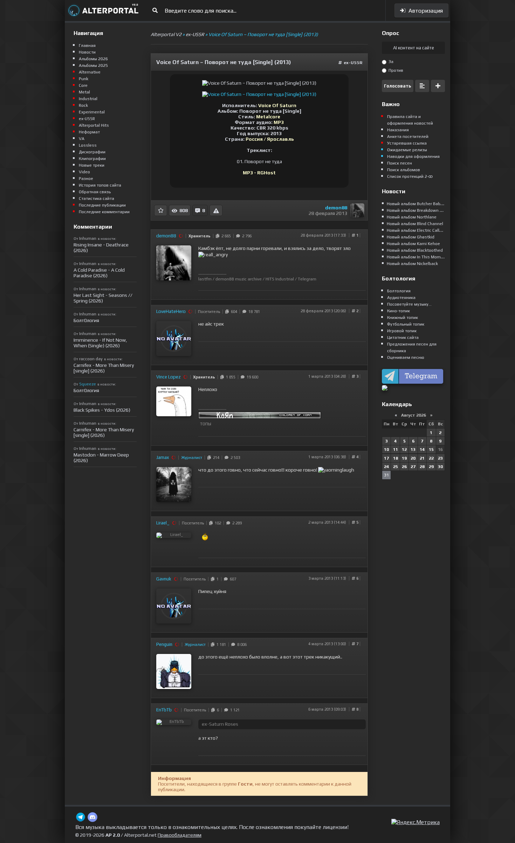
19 (404, 458)
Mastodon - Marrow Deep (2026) (101, 457)
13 (413, 449)
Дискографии (92, 151)
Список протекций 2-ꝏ (410, 176)
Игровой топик (402, 330)
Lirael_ (163, 522)
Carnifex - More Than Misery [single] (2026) (104, 368)
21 (422, 458)
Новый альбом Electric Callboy (416, 230)
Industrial (88, 98)
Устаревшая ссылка (407, 143)
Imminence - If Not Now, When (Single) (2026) (100, 342)
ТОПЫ (205, 424)
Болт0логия (86, 320)
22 (431, 458)
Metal (84, 92)
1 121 (234, 710)
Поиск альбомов (403, 169)
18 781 (253, 311)
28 (422, 466)
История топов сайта (100, 185)
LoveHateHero (171, 311)
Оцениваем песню (405, 357)
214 (215, 457)
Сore (83, 85)
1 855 (229, 377)
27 (413, 466)
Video (84, 171)
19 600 (251, 377)
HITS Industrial (280, 279)
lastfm (205, 279)
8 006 (241, 644)
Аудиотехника (401, 297)
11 (395, 449)
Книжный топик (402, 317)
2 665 (225, 236)
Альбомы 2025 (93, 65)
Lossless (88, 145)
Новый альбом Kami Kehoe (413, 243)
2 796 (246, 236)
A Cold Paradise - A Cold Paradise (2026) (99, 272)
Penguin (164, 644)
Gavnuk (163, 578)
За (390, 61)
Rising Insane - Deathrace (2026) (101, 247)
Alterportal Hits (94, 125)
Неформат (89, 132)
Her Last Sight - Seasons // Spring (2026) (103, 298)
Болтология (399, 290)
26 (404, 466)
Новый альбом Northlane (412, 217)
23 (440, 458)
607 (232, 579)
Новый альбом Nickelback (412, 263)
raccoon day (91, 358)
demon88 (336, 207)
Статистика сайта (96, 198)
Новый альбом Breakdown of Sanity (422, 210)
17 (386, 458)
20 (413, 458)
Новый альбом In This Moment (417, 257)
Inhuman (87, 238)
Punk (83, 78)
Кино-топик (398, 310)
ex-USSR (353, 62)
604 (233, 311)
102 (217, 523)
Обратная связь (95, 191)
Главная (87, 45)
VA (81, 138)
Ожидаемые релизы (407, 149)
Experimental (92, 112)
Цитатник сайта (403, 337)
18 (395, 458)
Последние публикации (102, 205)
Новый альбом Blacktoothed (415, 250)
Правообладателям (179, 835)
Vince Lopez (168, 376)
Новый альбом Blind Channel (415, 223)
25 (395, 466)
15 (431, 449)
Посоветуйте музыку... (409, 304)
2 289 (236, 523)
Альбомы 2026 (93, 58)
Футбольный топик (405, 324)
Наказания (398, 129)
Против (395, 70)
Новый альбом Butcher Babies (416, 203)
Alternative (90, 72)
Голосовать (397, 86)
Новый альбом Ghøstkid (410, 237)
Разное (86, 178)
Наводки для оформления (413, 156)
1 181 (220, 644)
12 (404, 449)
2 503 (234, 457)
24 (386, 466)
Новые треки (91, 165)
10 (386, 449)
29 (431, 466)
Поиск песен (399, 163)
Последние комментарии (104, 211)
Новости (87, 52)
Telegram (307, 279)
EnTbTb (164, 709)
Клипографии (92, 158)
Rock (83, 105)
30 (440, 466)
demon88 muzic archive (238, 279)
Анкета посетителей (407, 136)
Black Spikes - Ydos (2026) (102, 410)
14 (422, 449)
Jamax (162, 457)
